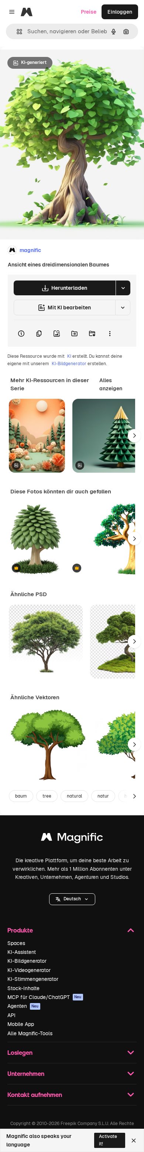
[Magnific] (72, 839)
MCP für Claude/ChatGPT (44, 997)
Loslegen (19, 1052)
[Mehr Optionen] (109, 333)
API (11, 1015)
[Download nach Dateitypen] (123, 288)
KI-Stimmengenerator (32, 979)
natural (74, 796)
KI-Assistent (21, 952)
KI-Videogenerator (29, 970)
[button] (72, 899)
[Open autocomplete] (16, 31)
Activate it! (108, 1140)
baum (21, 796)
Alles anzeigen (110, 384)
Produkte (20, 930)
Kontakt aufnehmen (34, 1094)
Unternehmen (25, 1073)
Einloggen (119, 12)
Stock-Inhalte (23, 988)
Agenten (23, 1006)
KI (69, 356)
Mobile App (20, 1024)
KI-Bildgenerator (69, 364)
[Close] (134, 1140)
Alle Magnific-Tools (29, 1033)
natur (103, 796)
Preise (88, 12)
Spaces (16, 943)
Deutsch (72, 899)
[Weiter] (134, 436)
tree (46, 796)
